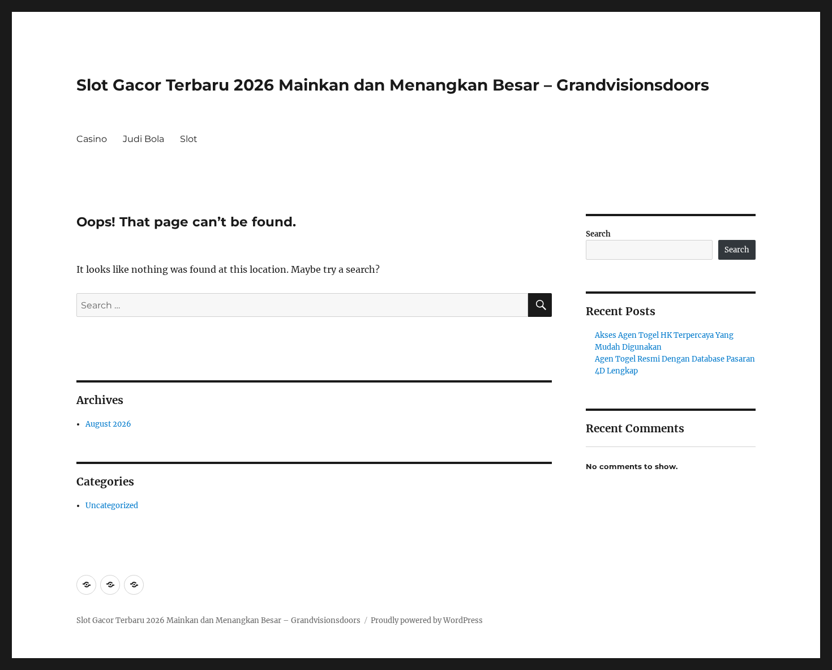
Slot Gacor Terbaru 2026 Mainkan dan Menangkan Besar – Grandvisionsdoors (392, 85)
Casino (91, 139)
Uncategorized (111, 505)
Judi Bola (143, 139)
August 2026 (108, 424)
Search (598, 234)
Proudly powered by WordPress (427, 620)
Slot (189, 139)
